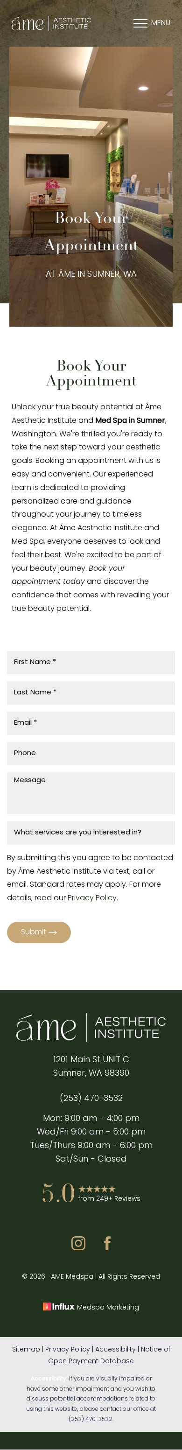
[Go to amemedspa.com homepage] (51, 23)
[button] (140, 23)
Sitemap (26, 1349)
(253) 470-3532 (90, 1419)
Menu (160, 23)
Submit (33, 932)
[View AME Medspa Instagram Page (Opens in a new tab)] (78, 1248)
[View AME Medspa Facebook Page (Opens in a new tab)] (107, 1248)
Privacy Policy (92, 898)
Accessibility (115, 1349)
